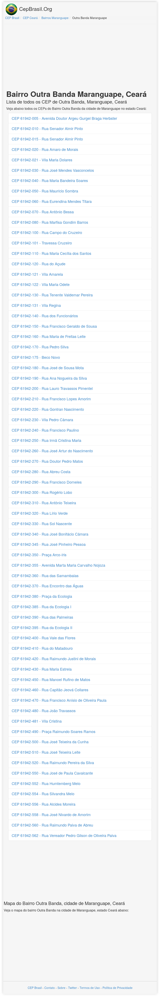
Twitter (72, 988)
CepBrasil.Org (35, 8)
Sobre (61, 988)
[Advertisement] (80, 57)
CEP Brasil (35, 988)
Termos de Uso (90, 988)
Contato (49, 988)
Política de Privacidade (117, 988)
